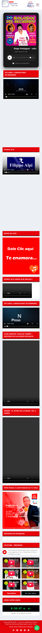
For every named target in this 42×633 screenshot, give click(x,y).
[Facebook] (13, 630)
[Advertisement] (21, 123)
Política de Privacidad (25, 627)
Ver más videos (30, 593)
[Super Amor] (30, 5)
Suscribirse (11, 593)
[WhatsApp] (28, 630)
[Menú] (37, 5)
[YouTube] (25, 630)
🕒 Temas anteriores (20, 63)
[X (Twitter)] (17, 630)
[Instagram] (21, 630)
